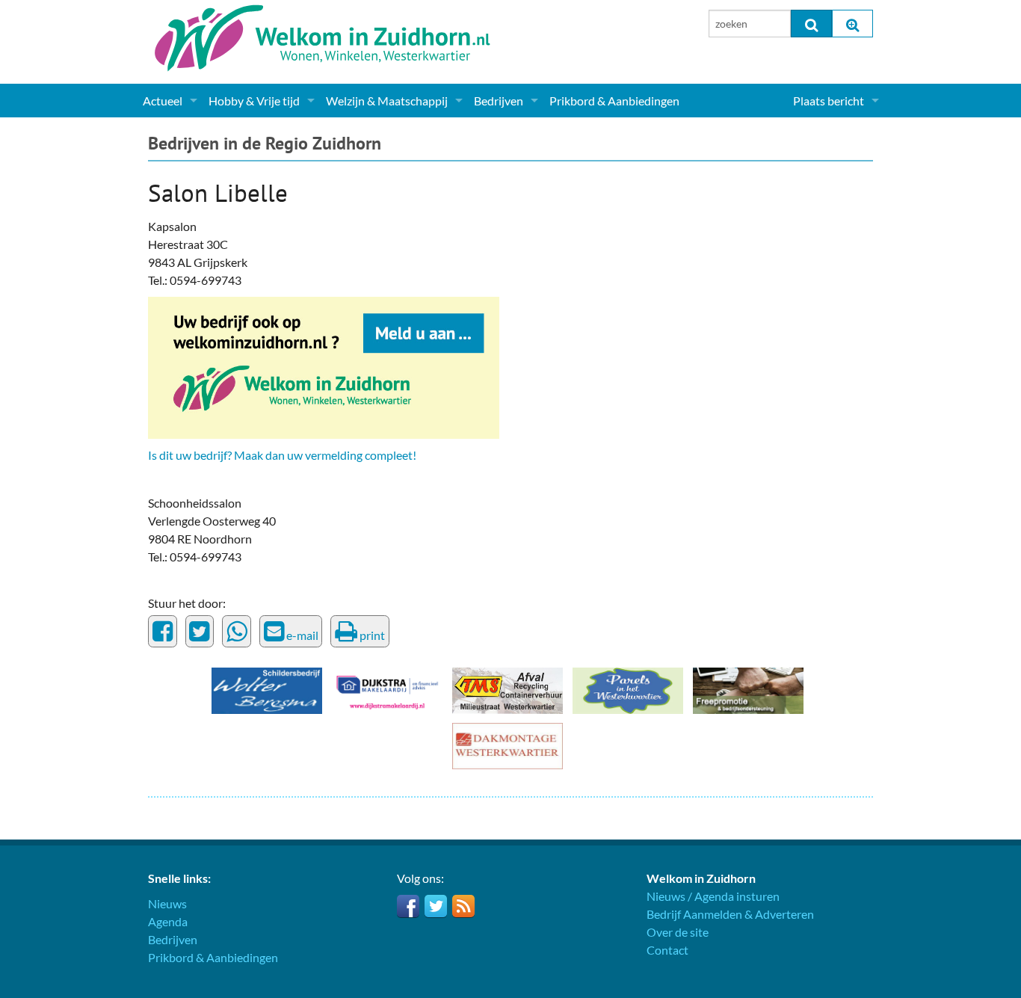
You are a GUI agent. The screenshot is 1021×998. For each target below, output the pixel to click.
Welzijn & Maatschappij (387, 100)
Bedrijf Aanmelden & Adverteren (730, 914)
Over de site (678, 932)
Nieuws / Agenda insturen (713, 896)
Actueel (162, 100)
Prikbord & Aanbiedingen (614, 100)
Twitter (436, 906)
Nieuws (167, 903)
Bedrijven (498, 100)
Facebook (408, 906)
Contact (667, 950)
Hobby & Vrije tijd (254, 100)
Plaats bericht (828, 100)
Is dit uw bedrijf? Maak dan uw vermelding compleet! (282, 455)
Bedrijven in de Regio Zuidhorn (264, 143)
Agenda (168, 921)
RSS (463, 906)
